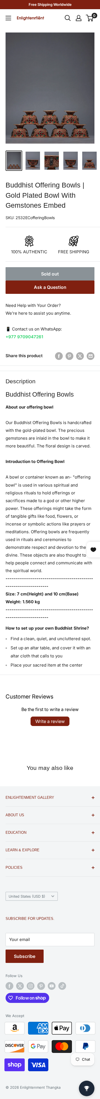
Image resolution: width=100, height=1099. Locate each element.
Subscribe (24, 956)
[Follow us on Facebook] (9, 986)
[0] (89, 18)
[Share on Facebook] (59, 356)
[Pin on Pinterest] (69, 356)
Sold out (50, 274)
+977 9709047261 (24, 336)
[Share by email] (90, 356)
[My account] (78, 18)
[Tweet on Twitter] (80, 356)
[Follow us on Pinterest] (41, 986)
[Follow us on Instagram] (30, 986)
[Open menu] (8, 18)
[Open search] (68, 18)
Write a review (50, 721)
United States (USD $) (27, 896)
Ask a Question (50, 287)
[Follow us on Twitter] (20, 986)
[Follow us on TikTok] (62, 986)
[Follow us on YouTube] (52, 986)
